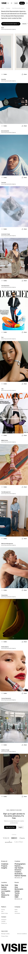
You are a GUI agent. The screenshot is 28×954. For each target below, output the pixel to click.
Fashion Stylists (20, 875)
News (16, 909)
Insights (4, 868)
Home (2, 8)
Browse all (18, 877)
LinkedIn (3, 921)
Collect (5, 74)
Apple (17, 895)
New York (4, 885)
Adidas (17, 891)
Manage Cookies (5, 933)
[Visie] (4, 3)
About (16, 911)
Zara (16, 887)
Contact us (4, 923)
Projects (4, 866)
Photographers (20, 864)
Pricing (3, 909)
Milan (3, 897)
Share (25, 74)
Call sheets (17, 913)
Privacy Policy (4, 936)
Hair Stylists (19, 868)
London (4, 889)
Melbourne (5, 895)
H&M (16, 897)
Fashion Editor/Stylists (20, 866)
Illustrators (18, 874)
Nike (16, 885)
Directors (18, 870)
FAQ (2, 911)
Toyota (17, 893)
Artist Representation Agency (18, 8)
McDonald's (19, 889)
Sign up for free (10, 827)
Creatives (8, 8)
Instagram (3, 919)
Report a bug (4, 913)
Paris (3, 893)
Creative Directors (18, 872)
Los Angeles (5, 891)
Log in (16, 3)
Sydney (4, 887)
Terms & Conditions (22, 933)
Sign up (22, 3)
